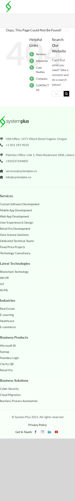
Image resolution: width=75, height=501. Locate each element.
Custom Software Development (20, 204)
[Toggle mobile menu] (66, 6)
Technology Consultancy (15, 253)
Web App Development (14, 216)
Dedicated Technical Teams (17, 241)
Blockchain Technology (14, 271)
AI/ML (4, 290)
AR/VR (4, 278)
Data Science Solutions (14, 234)
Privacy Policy (37, 425)
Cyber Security (9, 388)
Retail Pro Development (15, 228)
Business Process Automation (19, 401)
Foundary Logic (9, 358)
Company (42, 78)
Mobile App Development (16, 210)
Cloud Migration (10, 394)
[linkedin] (49, 431)
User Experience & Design (16, 222)
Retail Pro (6, 370)
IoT (2, 284)
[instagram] (42, 431)
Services (41, 54)
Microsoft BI (8, 345)
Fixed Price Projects (12, 247)
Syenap (4, 351)
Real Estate (7, 308)
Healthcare (7, 321)
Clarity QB (7, 364)
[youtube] (56, 431)
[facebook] (35, 431)
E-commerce (8, 327)
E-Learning (7, 314)
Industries (42, 60)
